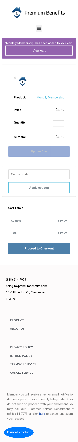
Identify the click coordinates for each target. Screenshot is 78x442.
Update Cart (39, 151)
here (42, 414)
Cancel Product (19, 432)
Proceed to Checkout (39, 248)
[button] (39, 28)
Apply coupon (39, 187)
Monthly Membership (50, 97)
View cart (39, 50)
